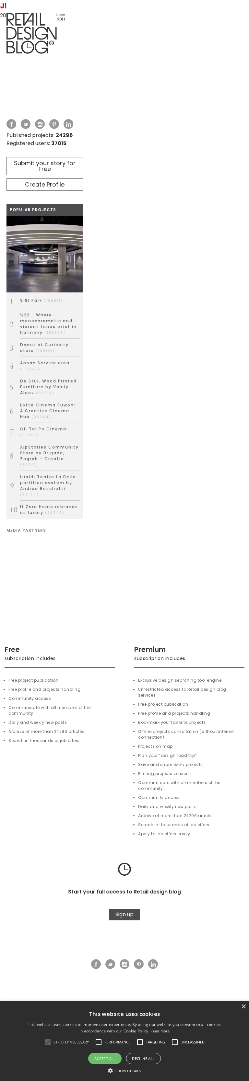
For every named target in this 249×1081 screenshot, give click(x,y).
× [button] (243, 1006)
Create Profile (45, 184)
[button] (47, 1042)
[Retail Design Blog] (53, 34)
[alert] (124, 1041)
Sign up (124, 914)
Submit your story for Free (45, 166)
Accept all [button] (105, 1058)
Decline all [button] (143, 1058)
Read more (160, 1031)
